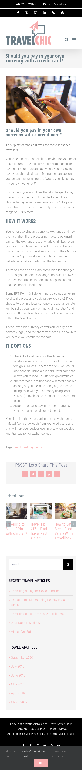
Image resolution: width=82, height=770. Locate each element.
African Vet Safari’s (23, 632)
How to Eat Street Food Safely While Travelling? (64, 531)
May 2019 (18, 684)
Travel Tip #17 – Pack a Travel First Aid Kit (40, 531)
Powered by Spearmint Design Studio (53, 733)
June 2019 (18, 675)
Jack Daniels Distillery (25, 623)
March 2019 (19, 702)
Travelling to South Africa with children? (16, 529)
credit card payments (28, 447)
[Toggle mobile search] (66, 40)
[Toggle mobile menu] (74, 40)
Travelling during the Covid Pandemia (36, 591)
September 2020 (22, 657)
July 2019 (17, 666)
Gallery (16, 511)
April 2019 (18, 693)
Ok (41, 762)
